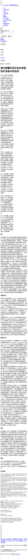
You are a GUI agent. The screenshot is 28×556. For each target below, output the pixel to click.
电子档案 (5, 13)
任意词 (9, 36)
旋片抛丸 (20, 539)
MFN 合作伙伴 (7, 20)
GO (2, 32)
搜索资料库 (3, 31)
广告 (4, 8)
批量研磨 (15, 539)
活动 (4, 15)
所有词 (4, 36)
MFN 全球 (6, 18)
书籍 (4, 21)
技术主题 (3, 539)
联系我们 (5, 25)
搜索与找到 (6, 23)
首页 (3, 39)
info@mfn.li (17, 554)
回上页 (2, 58)
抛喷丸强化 (9, 539)
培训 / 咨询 (6, 9)
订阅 (4, 11)
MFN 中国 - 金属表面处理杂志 (11, 5)
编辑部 (5, 16)
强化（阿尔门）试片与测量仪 (15, 540)
